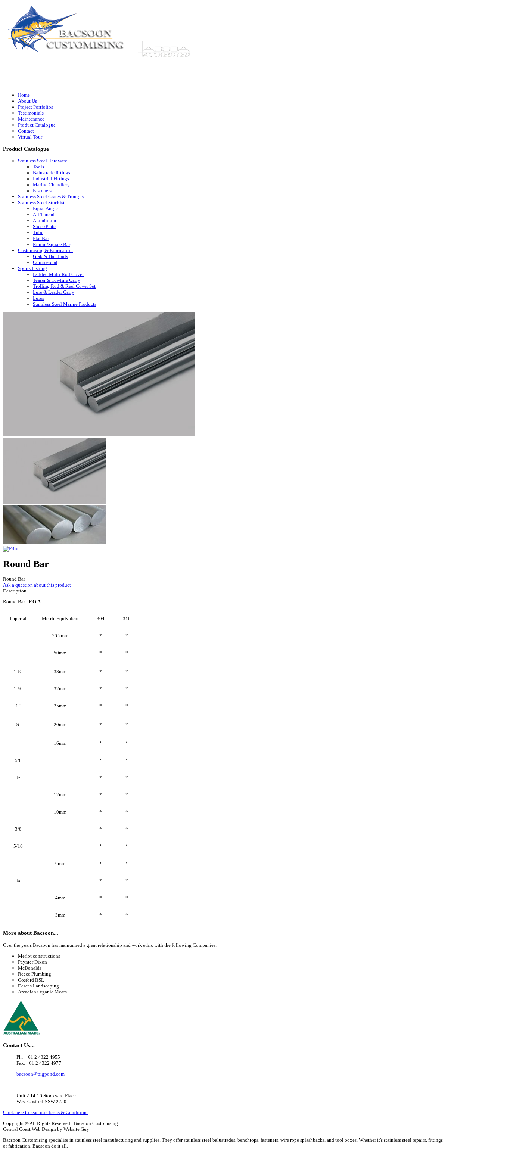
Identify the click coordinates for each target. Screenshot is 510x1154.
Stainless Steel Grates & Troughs (51, 196)
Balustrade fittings (51, 172)
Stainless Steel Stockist (41, 202)
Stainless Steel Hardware (42, 161)
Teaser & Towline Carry (56, 280)
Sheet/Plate (44, 226)
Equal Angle (45, 208)
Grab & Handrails (50, 256)
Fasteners (42, 190)
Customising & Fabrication (45, 250)
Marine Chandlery (51, 184)
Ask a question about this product (37, 585)
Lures (38, 298)
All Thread (44, 214)
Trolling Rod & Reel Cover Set (64, 286)
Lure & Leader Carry (53, 292)
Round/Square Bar (51, 244)
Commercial (45, 262)
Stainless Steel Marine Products (64, 304)
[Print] (11, 548)
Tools (38, 166)
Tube (38, 232)
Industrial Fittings (51, 178)
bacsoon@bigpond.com (423, 84)
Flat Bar (41, 238)
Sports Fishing (32, 268)
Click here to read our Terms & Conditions (45, 1112)
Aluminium (44, 220)
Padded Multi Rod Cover (58, 274)
